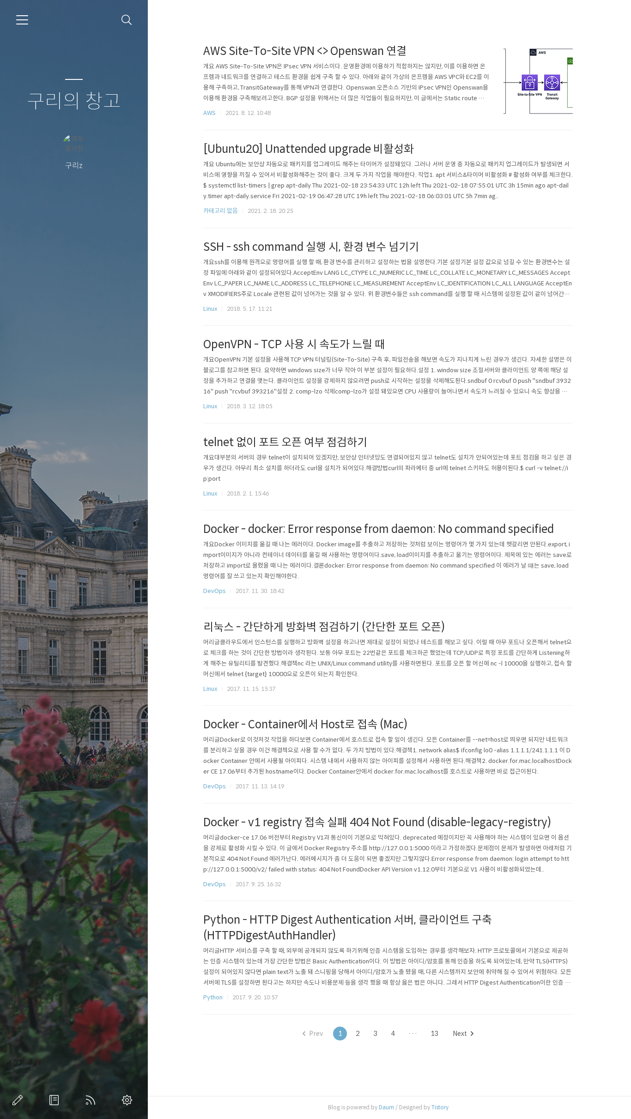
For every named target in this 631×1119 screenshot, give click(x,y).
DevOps (214, 591)
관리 (129, 1100)
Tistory (440, 1107)
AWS (209, 113)
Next (460, 1033)
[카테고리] (22, 20)
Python (213, 997)
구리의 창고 (74, 102)
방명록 (56, 1100)
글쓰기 (19, 1100)
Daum (386, 1107)
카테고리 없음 (220, 211)
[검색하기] (126, 20)
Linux (210, 309)
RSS (92, 1100)
